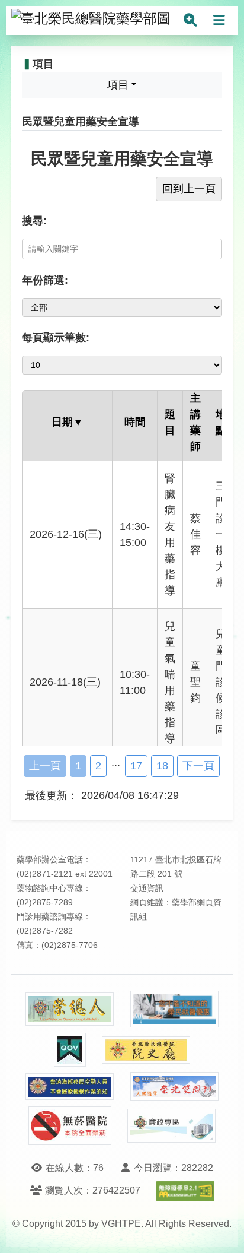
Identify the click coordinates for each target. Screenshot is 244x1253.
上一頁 (45, 766)
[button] (224, 1232)
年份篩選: (45, 280)
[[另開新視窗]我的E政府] (70, 1050)
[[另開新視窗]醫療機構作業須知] (69, 1086)
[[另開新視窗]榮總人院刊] (69, 1009)
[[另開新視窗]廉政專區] (171, 1126)
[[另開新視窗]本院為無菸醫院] (69, 1125)
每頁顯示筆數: (55, 338)
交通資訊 (146, 888)
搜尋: (34, 221)
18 (162, 766)
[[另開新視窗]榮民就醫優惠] (174, 1009)
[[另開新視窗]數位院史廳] (146, 1050)
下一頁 (198, 766)
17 (136, 766)
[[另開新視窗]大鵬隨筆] (174, 1086)
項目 (118, 85)
